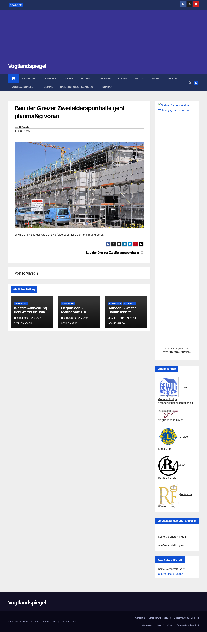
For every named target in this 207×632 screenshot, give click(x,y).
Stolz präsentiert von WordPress (24, 621)
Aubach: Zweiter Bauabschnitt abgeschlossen (122, 312)
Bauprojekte (21, 304)
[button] (190, 82)
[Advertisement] (103, 38)
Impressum (139, 617)
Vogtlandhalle (23, 87)
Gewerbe (105, 78)
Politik (139, 78)
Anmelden (29, 78)
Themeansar (70, 621)
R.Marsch (24, 127)
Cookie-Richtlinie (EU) (188, 625)
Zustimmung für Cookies (186, 617)
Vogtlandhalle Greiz (170, 420)
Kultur (122, 78)
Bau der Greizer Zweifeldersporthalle (112, 252)
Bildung (86, 78)
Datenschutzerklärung (77, 87)
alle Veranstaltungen (171, 545)
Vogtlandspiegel (27, 66)
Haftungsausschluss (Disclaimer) (157, 625)
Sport (155, 78)
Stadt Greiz (129, 304)
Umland (172, 78)
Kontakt (108, 87)
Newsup (55, 621)
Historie (51, 78)
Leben (69, 78)
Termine (47, 87)
